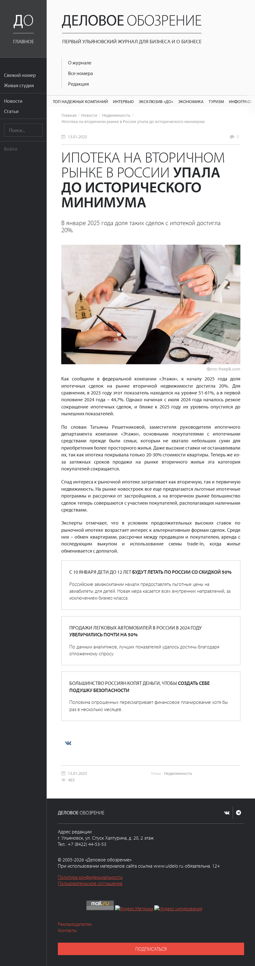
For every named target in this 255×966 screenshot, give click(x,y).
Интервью (123, 101)
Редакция (78, 84)
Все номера (80, 73)
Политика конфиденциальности (90, 877)
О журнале (79, 62)
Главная (69, 115)
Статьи (11, 111)
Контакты (67, 930)
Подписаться (151, 949)
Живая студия (19, 85)
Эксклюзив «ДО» (156, 101)
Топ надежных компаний (80, 101)
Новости (13, 101)
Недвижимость (116, 115)
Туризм (216, 101)
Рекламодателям (75, 924)
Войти (10, 149)
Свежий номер (20, 75)
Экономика (191, 101)
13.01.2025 (77, 136)
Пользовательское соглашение (90, 883)
